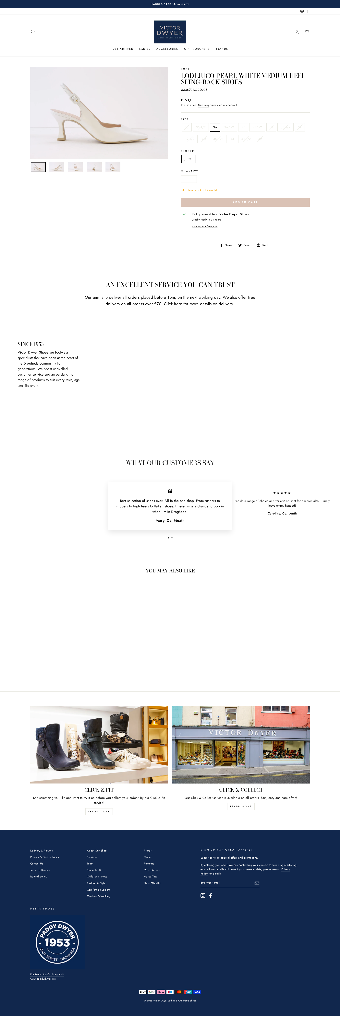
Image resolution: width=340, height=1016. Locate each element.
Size (185, 119)
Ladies (145, 49)
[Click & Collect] (241, 745)
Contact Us (36, 863)
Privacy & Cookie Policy (44, 857)
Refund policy (38, 876)
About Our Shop (97, 850)
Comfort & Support (98, 890)
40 (204, 139)
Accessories (167, 49)
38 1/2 (285, 127)
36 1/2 (229, 127)
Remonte (149, 863)
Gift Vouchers (197, 49)
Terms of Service (40, 870)
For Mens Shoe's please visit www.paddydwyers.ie (47, 976)
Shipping (203, 105)
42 (260, 139)
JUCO (189, 159)
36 (215, 127)
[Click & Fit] (99, 745)
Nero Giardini (152, 883)
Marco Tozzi (151, 876)
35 (186, 127)
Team (90, 863)
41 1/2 (246, 139)
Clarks (147, 857)
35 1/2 (201, 127)
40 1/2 (218, 139)
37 (243, 127)
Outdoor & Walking (98, 896)
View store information (205, 226)
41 (232, 139)
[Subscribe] (257, 883)
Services (92, 857)
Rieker (148, 850)
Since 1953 (94, 870)
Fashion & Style (96, 883)
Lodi (185, 69)
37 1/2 (257, 127)
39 (300, 127)
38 (271, 127)
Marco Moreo (152, 870)
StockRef (190, 151)
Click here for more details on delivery (198, 304)
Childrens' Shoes (97, 876)
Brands (221, 49)
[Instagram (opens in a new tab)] (202, 895)
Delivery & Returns (41, 850)
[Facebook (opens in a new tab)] (210, 895)
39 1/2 (189, 139)
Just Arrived (122, 49)
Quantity (190, 171)
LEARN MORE (99, 811)
